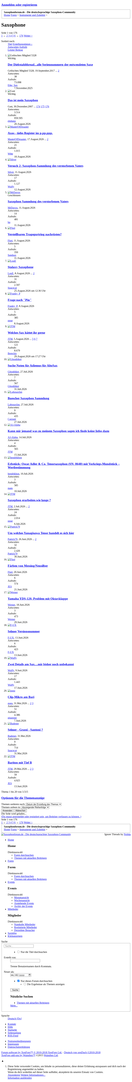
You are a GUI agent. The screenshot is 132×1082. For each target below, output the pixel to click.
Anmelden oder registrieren (19, 4)
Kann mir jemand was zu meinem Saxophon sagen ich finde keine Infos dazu (58, 431)
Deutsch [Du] (15, 1018)
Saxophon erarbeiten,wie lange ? (29, 500)
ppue (10, 320)
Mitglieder (13, 909)
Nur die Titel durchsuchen (33, 952)
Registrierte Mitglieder (25, 927)
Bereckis (12, 353)
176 (21, 35)
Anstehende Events (24, 903)
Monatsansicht (21, 897)
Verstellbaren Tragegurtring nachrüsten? (35, 234)
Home (11, 839)
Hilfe (10, 1027)
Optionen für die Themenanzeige (22, 798)
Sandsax (12, 255)
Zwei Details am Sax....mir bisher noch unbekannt (41, 664)
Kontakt (12, 1024)
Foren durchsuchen (24, 855)
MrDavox (13, 207)
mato (10, 488)
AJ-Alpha (13, 437)
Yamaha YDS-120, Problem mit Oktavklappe (38, 598)
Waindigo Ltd (51, 1055)
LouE (11, 273)
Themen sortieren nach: (13, 804)
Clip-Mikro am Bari (21, 697)
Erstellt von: (10, 957)
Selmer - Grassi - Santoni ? (25, 729)
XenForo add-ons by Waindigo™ (18, 1055)
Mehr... (14, 1005)
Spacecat (12, 287)
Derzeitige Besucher (24, 930)
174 (38, 106)
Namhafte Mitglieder (24, 924)
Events (11, 882)
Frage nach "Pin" (20, 300)
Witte (10, 153)
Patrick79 (12, 539)
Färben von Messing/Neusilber (28, 565)
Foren (11, 861)
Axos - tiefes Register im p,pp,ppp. (30, 133)
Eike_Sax (13, 85)
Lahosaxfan (14, 404)
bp (9, 222)
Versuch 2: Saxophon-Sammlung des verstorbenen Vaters (45, 165)
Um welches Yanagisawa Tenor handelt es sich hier (41, 533)
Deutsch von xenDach (82, 1052)
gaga (10, 703)
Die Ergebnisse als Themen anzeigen (45, 984)
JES (10, 586)
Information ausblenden (20, 1078)
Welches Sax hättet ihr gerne (26, 332)
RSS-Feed (13, 1035)
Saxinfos (12, 933)
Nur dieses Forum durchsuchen (36, 981)
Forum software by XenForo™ (31, 1052)
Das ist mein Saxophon (23, 100)
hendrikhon (13, 473)
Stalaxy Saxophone (20, 267)
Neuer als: (9, 971)
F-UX (11, 637)
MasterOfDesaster (17, 139)
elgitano (12, 121)
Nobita (127, 834)
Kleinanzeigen (15, 936)
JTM (10, 339)
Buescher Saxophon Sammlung (28, 398)
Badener (12, 736)
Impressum (13, 1044)
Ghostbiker (13, 371)
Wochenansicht (22, 900)
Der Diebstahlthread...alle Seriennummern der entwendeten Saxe (50, 64)
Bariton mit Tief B (20, 762)
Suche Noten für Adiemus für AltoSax (32, 365)
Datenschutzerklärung (19, 1047)
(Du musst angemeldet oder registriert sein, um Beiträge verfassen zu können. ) (41, 816)
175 (43, 106)
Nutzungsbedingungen (19, 1041)
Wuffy (11, 186)
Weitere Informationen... (33, 1075)
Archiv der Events (23, 906)
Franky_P (13, 306)
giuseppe (12, 717)
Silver (11, 172)
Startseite (12, 1029)
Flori (10, 240)
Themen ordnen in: (11, 807)
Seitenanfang (14, 1032)
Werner (11, 604)
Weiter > (28, 35)
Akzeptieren (14, 1075)
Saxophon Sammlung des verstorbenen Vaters (38, 201)
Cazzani (12, 419)
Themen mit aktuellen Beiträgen (30, 858)
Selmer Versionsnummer (24, 631)
